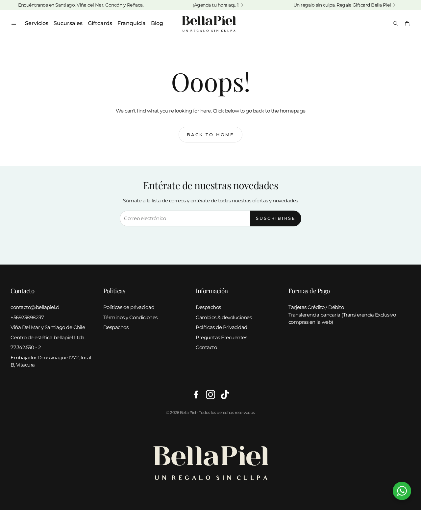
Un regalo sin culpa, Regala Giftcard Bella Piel (342, 5)
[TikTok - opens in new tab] (225, 394)
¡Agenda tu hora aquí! (216, 5)
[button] (14, 24)
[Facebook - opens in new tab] (196, 394)
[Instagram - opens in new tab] (210, 394)
